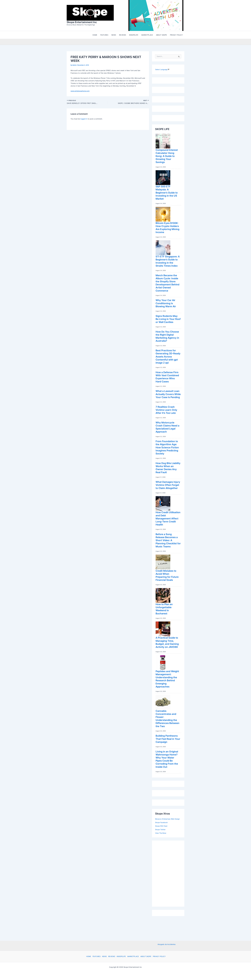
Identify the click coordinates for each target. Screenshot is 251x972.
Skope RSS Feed (161, 826)
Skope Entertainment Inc (82, 22)
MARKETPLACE (133, 956)
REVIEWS (111, 956)
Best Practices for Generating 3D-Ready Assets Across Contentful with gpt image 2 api (168, 357)
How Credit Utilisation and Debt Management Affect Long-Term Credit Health (168, 519)
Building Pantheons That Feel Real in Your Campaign (168, 739)
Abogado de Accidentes (167, 944)
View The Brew (160, 834)
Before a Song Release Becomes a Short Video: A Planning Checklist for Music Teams (168, 540)
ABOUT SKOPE (145, 956)
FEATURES (96, 956)
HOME (88, 956)
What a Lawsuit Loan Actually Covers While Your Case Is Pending (168, 394)
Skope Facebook (161, 823)
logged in (83, 119)
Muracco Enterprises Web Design (167, 819)
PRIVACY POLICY (159, 956)
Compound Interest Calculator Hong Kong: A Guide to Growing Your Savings (167, 156)
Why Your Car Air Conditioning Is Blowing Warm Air (166, 303)
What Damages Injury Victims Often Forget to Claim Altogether (168, 485)
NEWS (104, 956)
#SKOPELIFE (121, 956)
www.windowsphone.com (80, 91)
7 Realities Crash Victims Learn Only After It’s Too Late (166, 410)
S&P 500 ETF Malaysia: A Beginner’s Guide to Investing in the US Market (167, 193)
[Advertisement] (170, 873)
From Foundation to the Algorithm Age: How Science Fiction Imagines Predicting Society (167, 447)
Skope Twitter (160, 830)
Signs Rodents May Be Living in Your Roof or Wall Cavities (168, 319)
